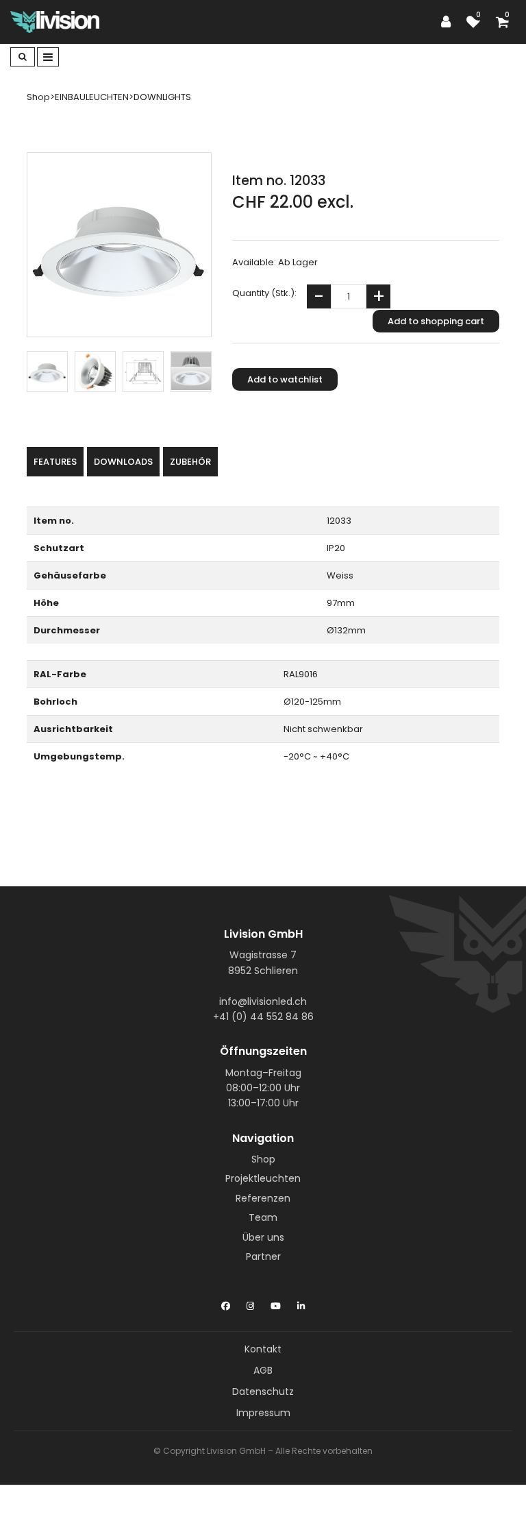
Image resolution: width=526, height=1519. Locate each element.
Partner (263, 1256)
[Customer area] (449, 22)
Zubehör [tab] (190, 461)
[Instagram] (250, 1303)
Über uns (263, 1237)
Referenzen (263, 1198)
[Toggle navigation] (48, 56)
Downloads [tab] (123, 461)
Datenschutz (263, 1391)
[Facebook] (225, 1303)
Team (263, 1217)
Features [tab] (55, 461)
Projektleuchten (263, 1178)
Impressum (263, 1413)
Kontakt (263, 1349)
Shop (263, 1159)
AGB (263, 1370)
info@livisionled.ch (263, 1001)
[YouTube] (276, 1303)
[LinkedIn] (301, 1303)
